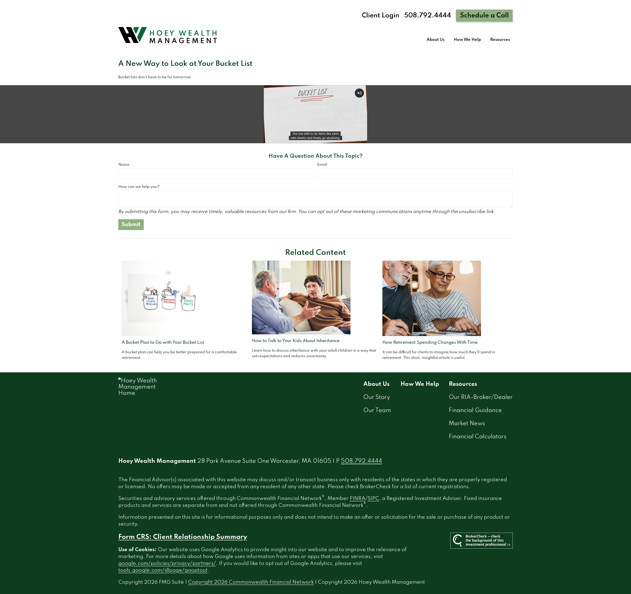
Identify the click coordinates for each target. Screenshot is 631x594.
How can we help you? (138, 187)
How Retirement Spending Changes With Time (430, 342)
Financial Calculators (477, 437)
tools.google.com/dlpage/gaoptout (163, 570)
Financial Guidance (475, 410)
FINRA (357, 498)
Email (322, 165)
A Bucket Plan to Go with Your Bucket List (163, 342)
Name (123, 165)
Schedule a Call (484, 15)
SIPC (373, 498)
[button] (435, 40)
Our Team (377, 410)
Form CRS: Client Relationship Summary (182, 537)
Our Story (376, 397)
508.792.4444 (427, 15)
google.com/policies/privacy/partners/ (167, 563)
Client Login (380, 15)
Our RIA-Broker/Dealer (481, 397)
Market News (467, 423)
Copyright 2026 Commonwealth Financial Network (251, 582)
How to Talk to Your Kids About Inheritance (295, 341)
